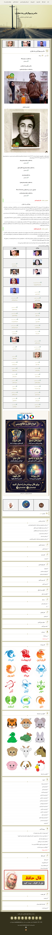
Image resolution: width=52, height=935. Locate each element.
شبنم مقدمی (37, 327)
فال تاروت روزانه (44, 784)
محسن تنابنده (14, 364)
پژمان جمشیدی (37, 349)
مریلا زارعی (15, 406)
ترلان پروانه (15, 343)
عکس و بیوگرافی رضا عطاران (26, 13)
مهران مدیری (37, 394)
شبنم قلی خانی (37, 358)
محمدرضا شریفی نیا (37, 285)
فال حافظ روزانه (45, 863)
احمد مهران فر (14, 294)
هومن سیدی (37, 376)
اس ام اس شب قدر (44, 536)
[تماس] (26, 918)
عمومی (41, 513)
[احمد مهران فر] (41, 44)
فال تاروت (38, 2)
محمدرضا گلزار (14, 394)
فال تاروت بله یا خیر (44, 820)
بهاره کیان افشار (14, 300)
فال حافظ (43, 2)
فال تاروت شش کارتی (44, 806)
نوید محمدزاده (37, 388)
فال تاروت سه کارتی (44, 798)
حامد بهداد (37, 333)
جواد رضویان (14, 370)
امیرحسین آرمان (15, 327)
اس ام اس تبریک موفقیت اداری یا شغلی (41, 528)
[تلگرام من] (36, 918)
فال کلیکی (46, 616)
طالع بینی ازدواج (45, 594)
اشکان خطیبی (37, 406)
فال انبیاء (46, 559)
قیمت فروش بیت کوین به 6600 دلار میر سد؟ (40, 844)
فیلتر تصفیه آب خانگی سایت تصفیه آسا (40, 833)
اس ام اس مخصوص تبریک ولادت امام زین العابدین (39, 539)
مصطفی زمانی (37, 309)
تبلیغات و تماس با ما (7, 2)
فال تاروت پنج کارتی (44, 803)
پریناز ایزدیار (14, 266)
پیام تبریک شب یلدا (44, 868)
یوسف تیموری (14, 309)
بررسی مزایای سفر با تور (43, 839)
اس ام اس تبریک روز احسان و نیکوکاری (41, 531)
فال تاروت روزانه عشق (43, 818)
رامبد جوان (37, 315)
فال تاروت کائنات (44, 792)
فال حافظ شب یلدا (44, 865)
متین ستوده (37, 256)
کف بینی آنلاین (45, 584)
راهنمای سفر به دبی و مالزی (43, 841)
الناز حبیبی (37, 321)
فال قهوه (46, 568)
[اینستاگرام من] (29, 918)
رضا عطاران (15, 388)
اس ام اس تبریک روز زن (43, 533)
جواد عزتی (37, 364)
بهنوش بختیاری (37, 382)
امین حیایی (14, 358)
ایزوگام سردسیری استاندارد (42, 847)
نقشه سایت (20, 925)
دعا (47, 606)
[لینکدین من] (12, 918)
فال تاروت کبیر (45, 787)
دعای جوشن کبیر (44, 604)
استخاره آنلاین (15, 2)
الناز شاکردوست (15, 321)
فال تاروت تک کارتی (44, 795)
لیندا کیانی (37, 275)
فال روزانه (32, 2)
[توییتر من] (22, 918)
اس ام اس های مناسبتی (24, 2)
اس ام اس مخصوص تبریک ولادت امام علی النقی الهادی (38, 525)
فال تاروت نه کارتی (44, 809)
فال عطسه (46, 898)
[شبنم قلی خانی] (10, 44)
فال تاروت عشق (45, 815)
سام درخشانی (37, 343)
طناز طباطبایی (37, 266)
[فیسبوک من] (33, 918)
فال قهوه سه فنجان (44, 571)
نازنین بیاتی (37, 400)
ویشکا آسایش (14, 315)
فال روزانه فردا (45, 908)
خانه (48, 2)
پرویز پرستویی (37, 300)
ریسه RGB (46, 636)
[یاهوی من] (40, 918)
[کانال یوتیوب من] (15, 918)
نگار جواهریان (14, 285)
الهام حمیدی (37, 294)
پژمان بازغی (37, 370)
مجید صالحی (14, 382)
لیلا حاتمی (14, 349)
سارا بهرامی (15, 376)
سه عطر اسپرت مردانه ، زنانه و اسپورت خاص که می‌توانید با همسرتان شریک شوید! (33, 836)
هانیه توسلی (14, 333)
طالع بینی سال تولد (44, 774)
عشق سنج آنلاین (45, 626)
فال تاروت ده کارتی (44, 812)
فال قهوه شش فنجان (44, 574)
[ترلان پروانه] (26, 44)
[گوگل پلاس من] (19, 918)
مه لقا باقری (15, 400)
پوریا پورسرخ (14, 275)
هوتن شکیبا (14, 256)
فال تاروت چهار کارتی (44, 801)
